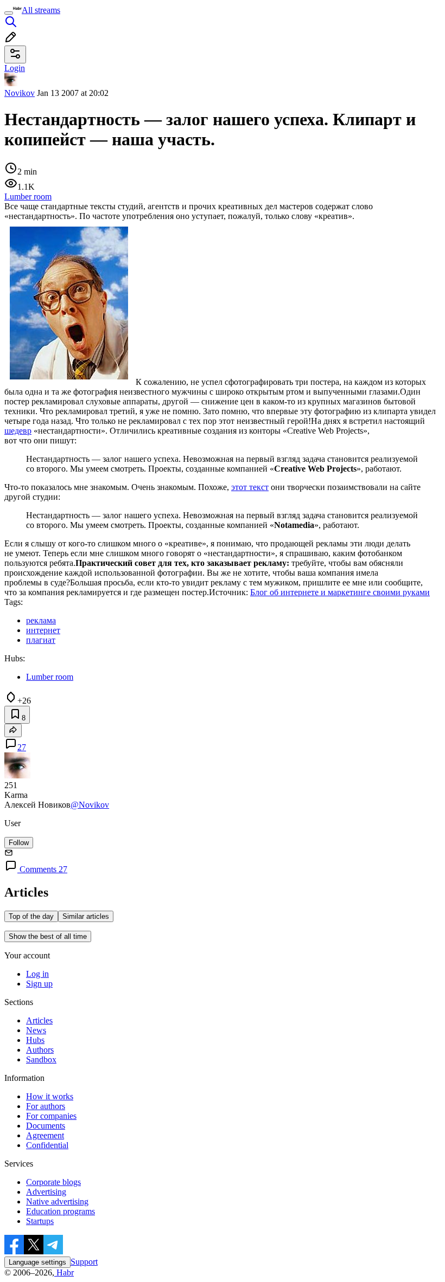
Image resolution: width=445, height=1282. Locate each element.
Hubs (35, 1040)
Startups (40, 1221)
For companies (51, 1115)
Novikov (19, 93)
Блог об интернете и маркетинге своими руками (340, 592)
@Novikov (90, 804)
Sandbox (41, 1059)
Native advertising (57, 1201)
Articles (39, 1020)
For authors (45, 1106)
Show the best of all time (48, 936)
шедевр (17, 430)
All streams (41, 10)
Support (84, 1261)
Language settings (37, 1262)
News (36, 1030)
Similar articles (85, 916)
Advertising (46, 1191)
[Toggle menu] (8, 13)
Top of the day (31, 916)
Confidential (47, 1145)
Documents (45, 1125)
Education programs (60, 1211)
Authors (40, 1049)
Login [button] (14, 68)
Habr (64, 1272)
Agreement (45, 1135)
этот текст (250, 487)
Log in (37, 973)
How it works (49, 1096)
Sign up (39, 983)
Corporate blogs (53, 1182)
